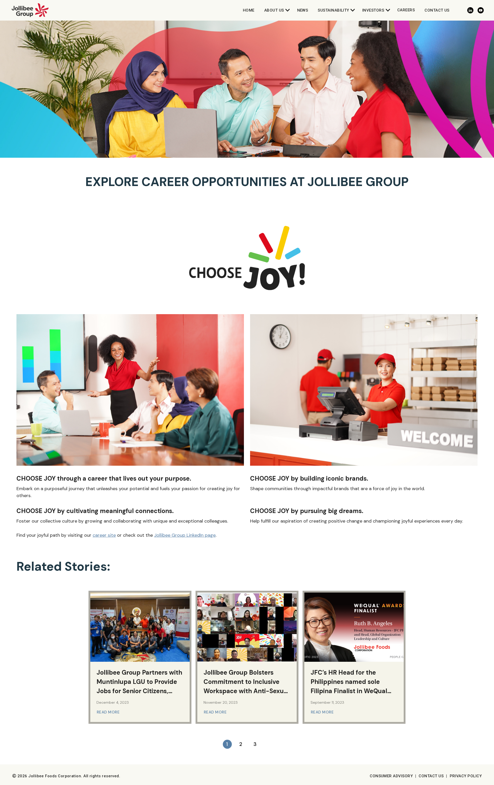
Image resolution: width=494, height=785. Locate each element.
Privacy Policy (466, 776)
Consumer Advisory (391, 776)
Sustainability (333, 10)
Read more (109, 712)
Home (248, 10)
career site (104, 535)
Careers (406, 10)
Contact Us (437, 10)
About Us (274, 10)
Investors (373, 10)
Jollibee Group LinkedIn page (185, 535)
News (302, 10)
